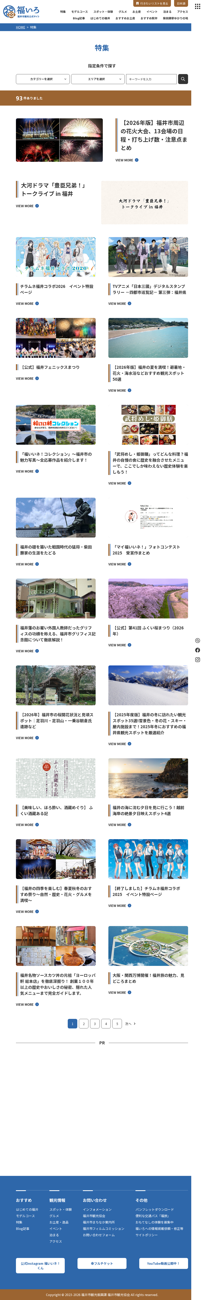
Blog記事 (79, 18)
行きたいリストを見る (154, 3)
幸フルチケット (102, 1263)
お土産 (136, 11)
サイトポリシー (146, 1234)
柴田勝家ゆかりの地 (175, 18)
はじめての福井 (100, 18)
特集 (63, 11)
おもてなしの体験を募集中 (154, 1222)
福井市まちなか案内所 (99, 1222)
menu (197, 6)
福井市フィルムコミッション (103, 1228)
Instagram (197, 659)
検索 (183, 79)
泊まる (167, 11)
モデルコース (79, 11)
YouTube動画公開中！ (163, 1263)
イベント (152, 11)
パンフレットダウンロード (154, 1209)
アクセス (182, 11)
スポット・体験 (103, 11)
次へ (128, 1023)
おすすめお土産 (125, 18)
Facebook (197, 650)
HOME (20, 27)
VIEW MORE (124, 160)
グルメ (123, 11)
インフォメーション (97, 1209)
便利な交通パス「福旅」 (153, 1215)
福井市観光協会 (94, 1215)
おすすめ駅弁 (149, 18)
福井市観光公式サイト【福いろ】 (21, 11)
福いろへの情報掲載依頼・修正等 (159, 1228)
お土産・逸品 (59, 1222)
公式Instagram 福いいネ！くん (40, 1265)
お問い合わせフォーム (99, 1234)
